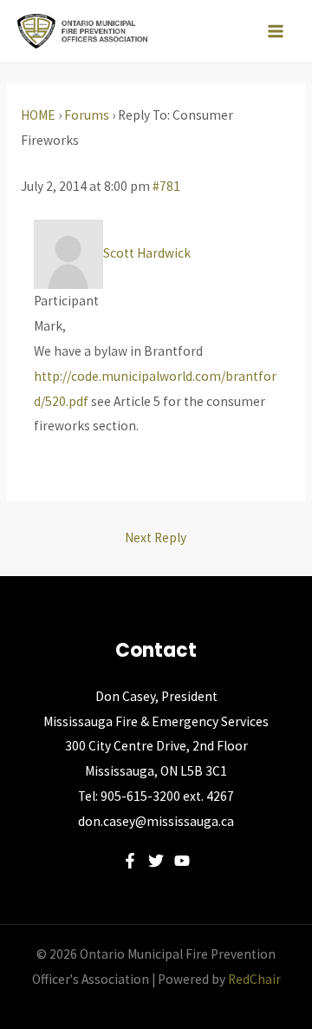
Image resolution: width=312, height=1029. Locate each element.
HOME (38, 115)
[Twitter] (156, 860)
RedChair (254, 979)
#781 (166, 186)
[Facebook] (130, 860)
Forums (86, 115)
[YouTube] (182, 860)
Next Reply (155, 537)
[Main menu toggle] (276, 30)
